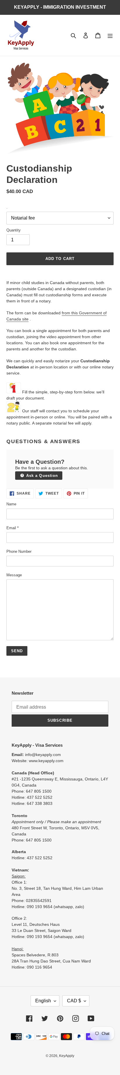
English (43, 1000)
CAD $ (74, 1000)
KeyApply (66, 1056)
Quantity (13, 230)
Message (14, 575)
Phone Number (18, 551)
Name (11, 504)
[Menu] (110, 35)
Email (12, 528)
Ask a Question (41, 475)
